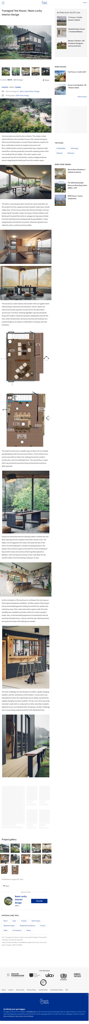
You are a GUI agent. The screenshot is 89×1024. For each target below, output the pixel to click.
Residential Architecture (27, 926)
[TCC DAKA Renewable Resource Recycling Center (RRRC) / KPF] (60, 187)
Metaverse (71, 153)
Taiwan (18, 87)
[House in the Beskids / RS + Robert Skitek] (60, 89)
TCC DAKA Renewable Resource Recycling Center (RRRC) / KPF (77, 185)
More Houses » (82, 97)
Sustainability (61, 148)
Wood (5, 921)
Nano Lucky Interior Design (30, 91)
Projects (23, 921)
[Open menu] (2, 2)
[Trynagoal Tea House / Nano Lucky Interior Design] (4, 848)
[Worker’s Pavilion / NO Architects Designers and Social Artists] (61, 44)
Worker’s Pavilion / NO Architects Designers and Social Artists (76, 43)
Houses (5, 87)
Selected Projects (9, 926)
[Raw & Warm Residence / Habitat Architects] (60, 173)
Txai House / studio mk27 (77, 72)
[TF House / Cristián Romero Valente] (61, 21)
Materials (59, 153)
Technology (74, 148)
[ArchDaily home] (44, 2)
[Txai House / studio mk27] (60, 76)
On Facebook (17, 930)
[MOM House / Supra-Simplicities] (60, 200)
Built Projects (36, 921)
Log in (85, 2)
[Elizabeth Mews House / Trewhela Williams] (61, 32)
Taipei (5, 930)
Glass (14, 921)
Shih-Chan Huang (22, 95)
